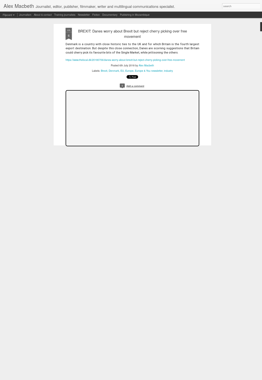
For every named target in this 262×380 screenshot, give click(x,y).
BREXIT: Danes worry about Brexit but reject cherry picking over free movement (132, 34)
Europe (129, 70)
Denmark (114, 70)
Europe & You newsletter (149, 70)
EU (122, 70)
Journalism (25, 14)
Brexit (104, 70)
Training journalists (64, 14)
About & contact (43, 14)
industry (168, 70)
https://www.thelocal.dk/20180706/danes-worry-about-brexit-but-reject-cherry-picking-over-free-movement (125, 60)
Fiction (96, 14)
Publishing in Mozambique (135, 14)
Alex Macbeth (146, 65)
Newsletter (84, 14)
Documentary (109, 14)
